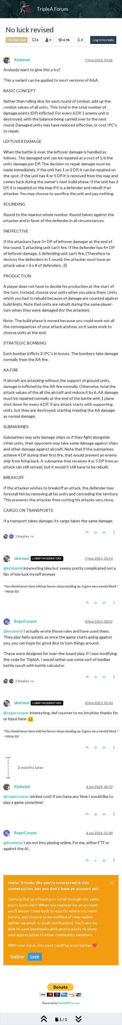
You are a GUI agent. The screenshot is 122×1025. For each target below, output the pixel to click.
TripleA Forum (52, 9)
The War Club (16, 40)
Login (34, 956)
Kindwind (22, 60)
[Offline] (8, 59)
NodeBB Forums (69, 1003)
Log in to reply (103, 40)
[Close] (112, 882)
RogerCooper (25, 621)
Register (17, 956)
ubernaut (22, 558)
